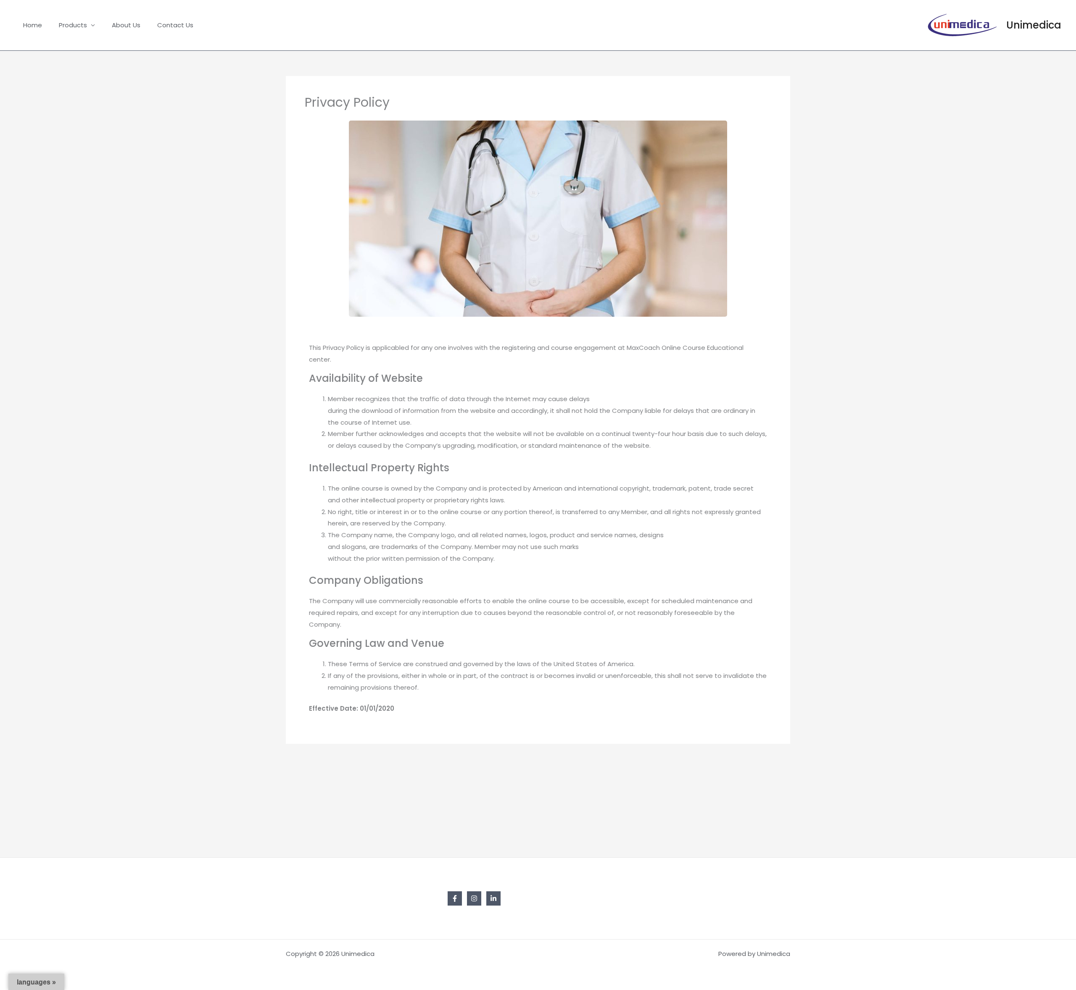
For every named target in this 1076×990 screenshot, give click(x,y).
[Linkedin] (493, 898)
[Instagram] (474, 898)
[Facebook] (455, 898)
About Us (126, 25)
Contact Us (175, 25)
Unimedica (1033, 25)
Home (32, 25)
